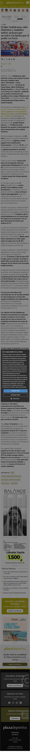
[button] (15, 399)
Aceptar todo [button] (15, 391)
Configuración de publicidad (9, 383)
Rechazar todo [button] (15, 395)
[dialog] (15, 375)
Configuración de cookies (8, 387)
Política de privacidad (20, 387)
